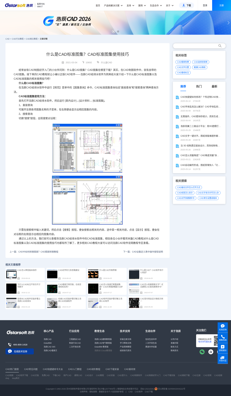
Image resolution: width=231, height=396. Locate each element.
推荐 (183, 86)
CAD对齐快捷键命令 (186, 198)
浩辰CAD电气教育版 (103, 343)
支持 (129, 5)
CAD (8, 39)
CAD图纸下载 (184, 375)
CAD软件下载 (22, 375)
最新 (214, 86)
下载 (189, 5)
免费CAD (46, 375)
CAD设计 (89, 375)
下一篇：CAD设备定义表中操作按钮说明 (143, 251)
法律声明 (83, 392)
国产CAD (67, 375)
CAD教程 (42, 74)
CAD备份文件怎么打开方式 (188, 187)
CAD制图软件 (131, 70)
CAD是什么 (122, 375)
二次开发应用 (74, 347)
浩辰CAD (48, 339)
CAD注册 (197, 375)
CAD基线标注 (183, 73)
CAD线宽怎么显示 (185, 193)
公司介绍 (174, 339)
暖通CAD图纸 (200, 67)
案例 (140, 5)
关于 (168, 5)
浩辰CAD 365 (49, 347)
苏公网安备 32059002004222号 (171, 389)
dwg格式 (15, 378)
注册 (221, 5)
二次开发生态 (151, 343)
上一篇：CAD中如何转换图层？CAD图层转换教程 (34, 251)
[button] (113, 31)
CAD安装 (111, 375)
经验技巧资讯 (125, 351)
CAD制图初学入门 (152, 375)
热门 (199, 86)
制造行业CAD (75, 343)
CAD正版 (35, 375)
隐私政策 (93, 392)
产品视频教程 (125, 347)
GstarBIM (48, 343)
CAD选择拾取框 (200, 62)
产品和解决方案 (112, 5)
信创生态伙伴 (151, 339)
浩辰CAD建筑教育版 (103, 339)
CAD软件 (70, 74)
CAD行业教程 (18, 39)
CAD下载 (149, 392)
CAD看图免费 (183, 62)
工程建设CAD (75, 339)
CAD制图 (9, 375)
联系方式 (174, 347)
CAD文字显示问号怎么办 (208, 193)
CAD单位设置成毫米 (208, 198)
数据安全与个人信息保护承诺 (111, 392)
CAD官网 (207, 375)
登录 (205, 5)
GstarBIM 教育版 (101, 347)
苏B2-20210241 (147, 389)
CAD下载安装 (169, 375)
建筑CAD (78, 375)
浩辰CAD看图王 (50, 351)
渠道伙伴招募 (151, 347)
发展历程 (174, 343)
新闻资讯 (174, 351)
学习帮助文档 (125, 343)
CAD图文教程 (32, 39)
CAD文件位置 (183, 67)
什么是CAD (106, 62)
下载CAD (56, 375)
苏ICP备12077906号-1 (107, 389)
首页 (98, 5)
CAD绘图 (218, 375)
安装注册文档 (125, 339)
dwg (7, 378)
